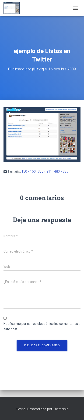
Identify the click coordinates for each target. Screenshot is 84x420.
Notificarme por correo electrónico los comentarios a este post (42, 326)
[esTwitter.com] (14, 8)
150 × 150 (28, 171)
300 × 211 (45, 171)
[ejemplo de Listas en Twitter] (42, 134)
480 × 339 (61, 171)
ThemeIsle (60, 409)
